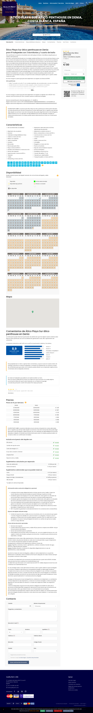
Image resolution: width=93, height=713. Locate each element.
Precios (59, 42)
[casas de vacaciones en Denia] (9, 8)
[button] (32, 312)
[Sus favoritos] (90, 3)
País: (35, 648)
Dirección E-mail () (13, 623)
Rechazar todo (58, 711)
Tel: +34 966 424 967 (13, 685)
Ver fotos (47, 35)
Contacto (73, 42)
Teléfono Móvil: (38, 635)
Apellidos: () (45, 629)
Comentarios (51, 42)
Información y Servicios (57, 3)
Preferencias (49, 711)
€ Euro (82, 3)
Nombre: (27, 629)
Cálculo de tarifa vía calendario (74, 78)
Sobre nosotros (72, 682)
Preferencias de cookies (80, 705)
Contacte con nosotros (74, 684)
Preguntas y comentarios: (15, 609)
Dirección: (10, 642)
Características (19, 42)
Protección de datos (74, 703)
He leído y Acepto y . (25, 657)
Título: (9, 629)
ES (77, 3)
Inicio (40, 3)
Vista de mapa (72, 680)
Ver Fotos (66, 42)
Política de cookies (34, 711)
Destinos (45, 3)
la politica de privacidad (32, 657)
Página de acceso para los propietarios (75, 687)
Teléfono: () (11, 635)
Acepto (42, 711)
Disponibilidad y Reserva (33, 42)
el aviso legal (22, 657)
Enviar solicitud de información (18, 662)
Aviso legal (83, 703)
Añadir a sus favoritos (75, 81)
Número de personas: (39, 603)
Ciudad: (10, 648)
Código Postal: (38, 642)
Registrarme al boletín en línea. (18, 655)
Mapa (44, 42)
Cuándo (10, 603)
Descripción (9, 42)
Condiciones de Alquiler (61, 703)
